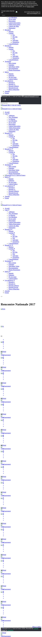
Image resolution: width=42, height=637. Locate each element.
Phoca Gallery (36, 627)
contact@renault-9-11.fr (31, 96)
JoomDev (10, 630)
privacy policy (30, 6)
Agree (3, 15)
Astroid (36, 628)
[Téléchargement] (6, 355)
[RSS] (3, 309)
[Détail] (3, 351)
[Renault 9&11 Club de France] (11, 105)
